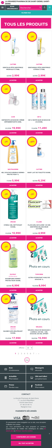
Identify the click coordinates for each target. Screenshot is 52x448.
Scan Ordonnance (12, 8)
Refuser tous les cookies (24, 431)
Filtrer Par (26, 13)
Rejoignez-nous (26, 407)
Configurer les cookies (26, 437)
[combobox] (30, 7)
